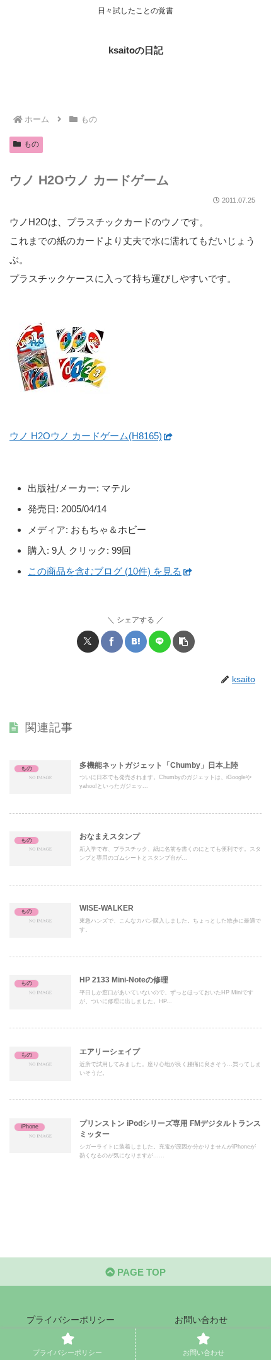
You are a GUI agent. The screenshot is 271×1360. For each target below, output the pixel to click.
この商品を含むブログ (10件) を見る (105, 571)
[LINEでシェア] (160, 642)
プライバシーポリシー (70, 1320)
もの (31, 144)
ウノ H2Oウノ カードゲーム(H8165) (85, 435)
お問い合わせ (201, 1320)
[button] (184, 642)
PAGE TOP (140, 1272)
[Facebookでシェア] (112, 642)
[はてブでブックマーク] (136, 642)
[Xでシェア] (88, 642)
